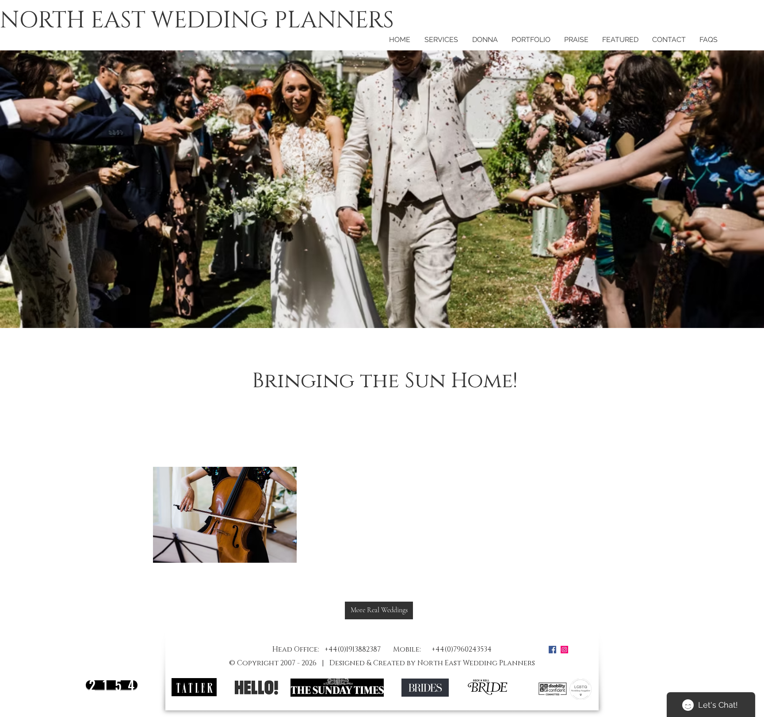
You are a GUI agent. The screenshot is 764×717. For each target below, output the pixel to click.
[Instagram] (564, 649)
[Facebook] (552, 649)
